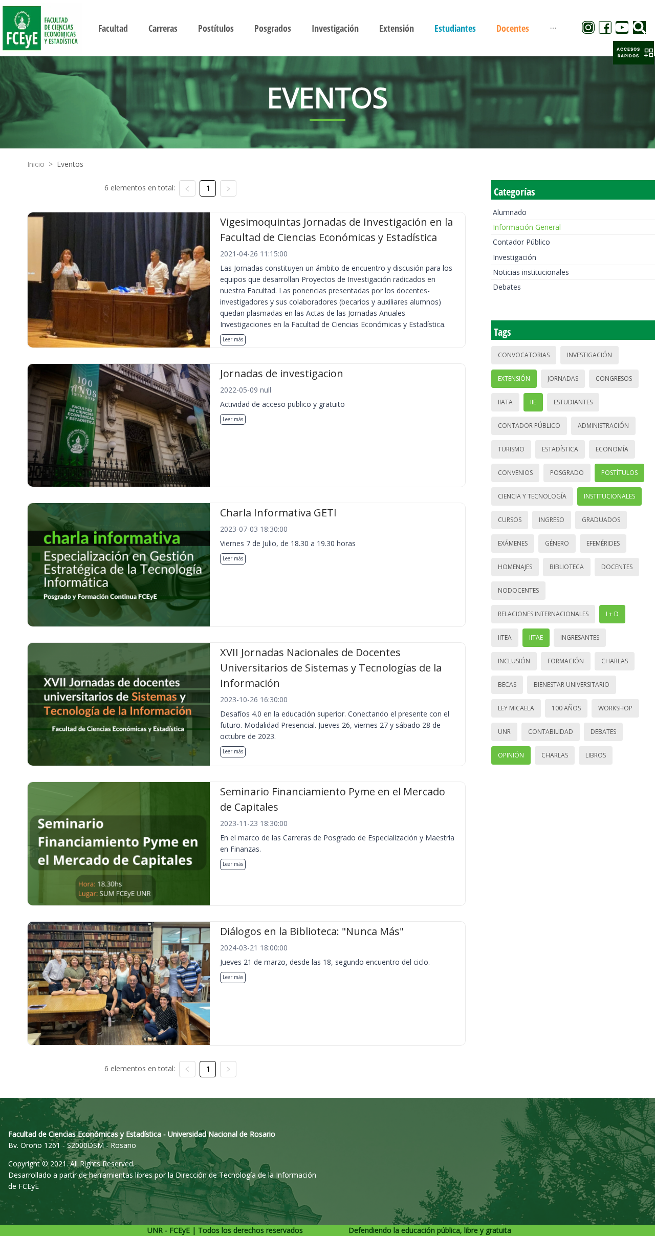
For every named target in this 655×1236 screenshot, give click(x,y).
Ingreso (551, 519)
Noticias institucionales (531, 272)
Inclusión (514, 661)
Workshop (615, 708)
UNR (504, 731)
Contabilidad (550, 731)
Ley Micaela (516, 708)
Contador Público (521, 242)
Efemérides (603, 543)
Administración (603, 425)
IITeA (505, 637)
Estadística (560, 449)
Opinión (511, 755)
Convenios (515, 472)
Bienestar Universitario (571, 684)
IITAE (536, 637)
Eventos (70, 164)
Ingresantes (579, 637)
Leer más (233, 339)
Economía (612, 449)
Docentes (616, 566)
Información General (527, 227)
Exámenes (513, 543)
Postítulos (619, 472)
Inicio (36, 164)
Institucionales (609, 496)
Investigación (514, 257)
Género (557, 543)
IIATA (505, 402)
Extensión (514, 378)
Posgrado (567, 472)
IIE (533, 402)
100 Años (566, 708)
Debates (507, 287)
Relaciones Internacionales (543, 614)
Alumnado (510, 212)
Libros (595, 755)
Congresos (614, 378)
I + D (612, 614)
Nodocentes (518, 590)
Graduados (601, 519)
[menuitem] (113, 28)
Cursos (509, 519)
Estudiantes (573, 402)
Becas (507, 684)
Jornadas (563, 378)
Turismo (511, 449)
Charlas (614, 661)
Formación (566, 661)
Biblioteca (567, 566)
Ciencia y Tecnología (532, 496)
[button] (633, 52)
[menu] (327, 27)
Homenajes (515, 566)
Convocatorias (524, 355)
